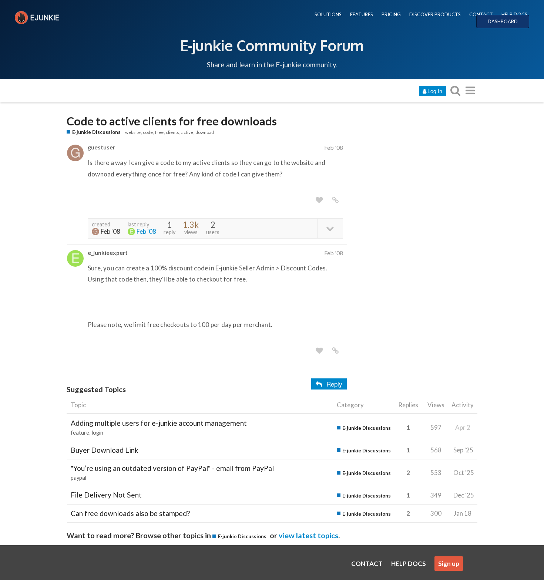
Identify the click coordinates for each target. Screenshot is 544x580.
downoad (204, 132)
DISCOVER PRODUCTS (435, 14)
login (97, 432)
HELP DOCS (514, 14)
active (187, 132)
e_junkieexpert (108, 252)
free (159, 132)
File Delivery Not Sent (106, 494)
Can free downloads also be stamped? (130, 513)
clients (172, 132)
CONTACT (481, 14)
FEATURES (361, 14)
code (148, 132)
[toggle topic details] (330, 228)
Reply (334, 383)
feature (80, 432)
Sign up (448, 563)
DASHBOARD (503, 21)
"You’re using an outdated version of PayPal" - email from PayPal (172, 468)
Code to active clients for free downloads (172, 121)
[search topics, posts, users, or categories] (455, 90)
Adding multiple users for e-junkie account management (159, 423)
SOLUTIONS (328, 14)
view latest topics (308, 535)
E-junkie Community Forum (272, 45)
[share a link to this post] (335, 200)
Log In (434, 91)
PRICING (391, 14)
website (133, 132)
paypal (78, 478)
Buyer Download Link (104, 450)
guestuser (101, 147)
